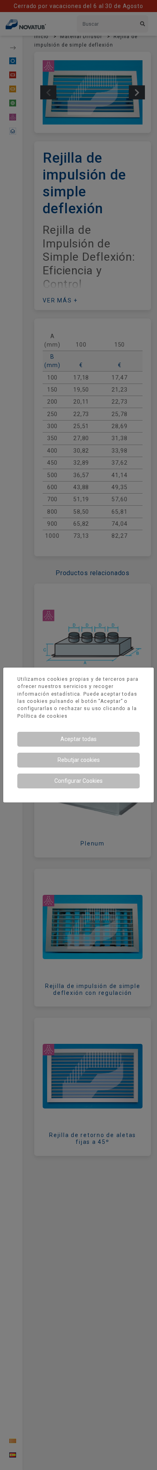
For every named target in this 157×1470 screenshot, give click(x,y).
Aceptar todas (78, 739)
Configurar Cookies (78, 781)
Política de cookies (42, 716)
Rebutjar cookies (79, 760)
